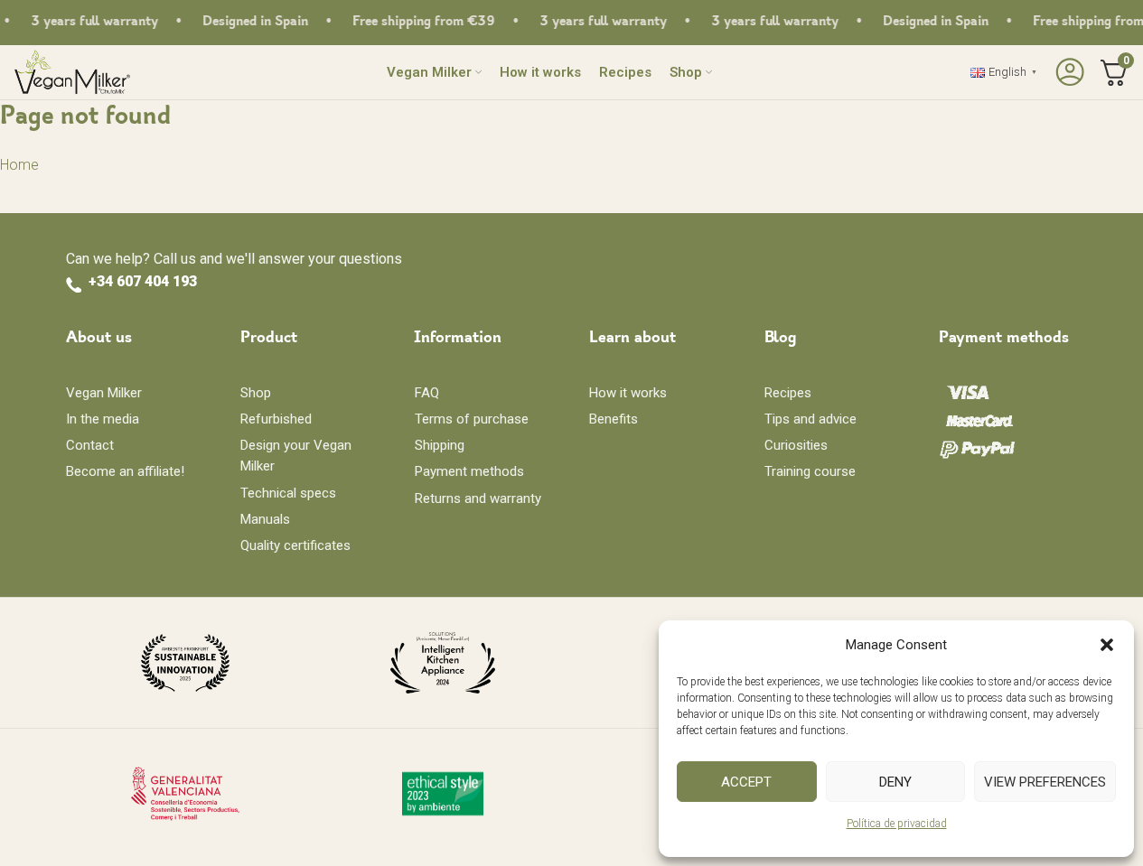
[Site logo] (72, 70)
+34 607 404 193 (143, 281)
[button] (1107, 645)
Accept (746, 782)
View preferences (1045, 782)
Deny (895, 782)
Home (19, 164)
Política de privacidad (897, 823)
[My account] (1067, 72)
